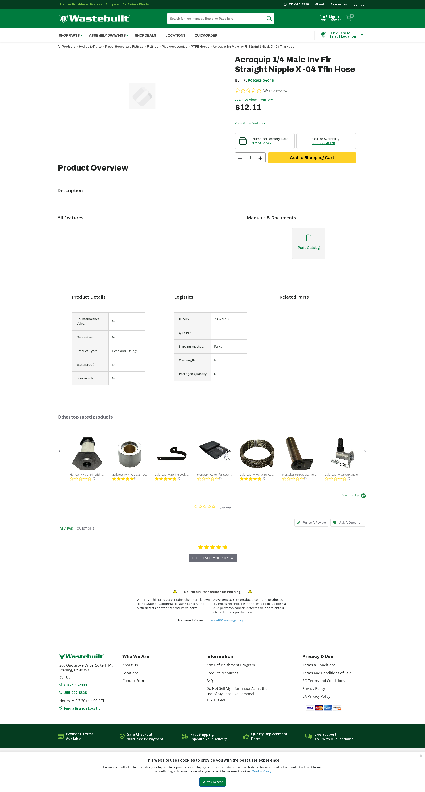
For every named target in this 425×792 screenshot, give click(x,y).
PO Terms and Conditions (323, 680)
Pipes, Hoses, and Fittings (124, 46)
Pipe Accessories (174, 46)
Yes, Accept (214, 782)
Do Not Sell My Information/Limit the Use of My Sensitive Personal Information (236, 694)
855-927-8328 (298, 4)
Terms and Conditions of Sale (326, 673)
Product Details (89, 297)
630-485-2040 (75, 685)
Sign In (334, 17)
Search (272, 18)
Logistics (183, 297)
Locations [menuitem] (175, 35)
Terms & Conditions (319, 665)
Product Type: (87, 351)
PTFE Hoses (200, 46)
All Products (66, 46)
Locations (130, 673)
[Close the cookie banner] (421, 755)
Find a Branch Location (83, 708)
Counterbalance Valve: (88, 321)
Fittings (152, 46)
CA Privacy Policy (316, 696)
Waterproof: (85, 364)
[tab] (308, 247)
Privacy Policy (313, 688)
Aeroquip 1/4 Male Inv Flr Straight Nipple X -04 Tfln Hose (253, 46)
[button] (60, 451)
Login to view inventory (254, 99)
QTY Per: (185, 333)
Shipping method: (191, 346)
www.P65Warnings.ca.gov (229, 620)
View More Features (250, 123)
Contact (359, 4)
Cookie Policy (261, 771)
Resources (338, 4)
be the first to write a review (212, 558)
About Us (130, 665)
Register (334, 20)
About (319, 4)
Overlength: (187, 360)
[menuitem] (68, 35)
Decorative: (85, 337)
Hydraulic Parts (90, 46)
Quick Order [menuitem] (206, 35)
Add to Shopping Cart (312, 157)
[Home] (94, 19)
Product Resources (222, 673)
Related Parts (294, 297)
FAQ (209, 680)
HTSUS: (184, 319)
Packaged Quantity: (193, 374)
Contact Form (133, 680)
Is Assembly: (85, 378)
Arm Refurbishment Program (230, 665)
